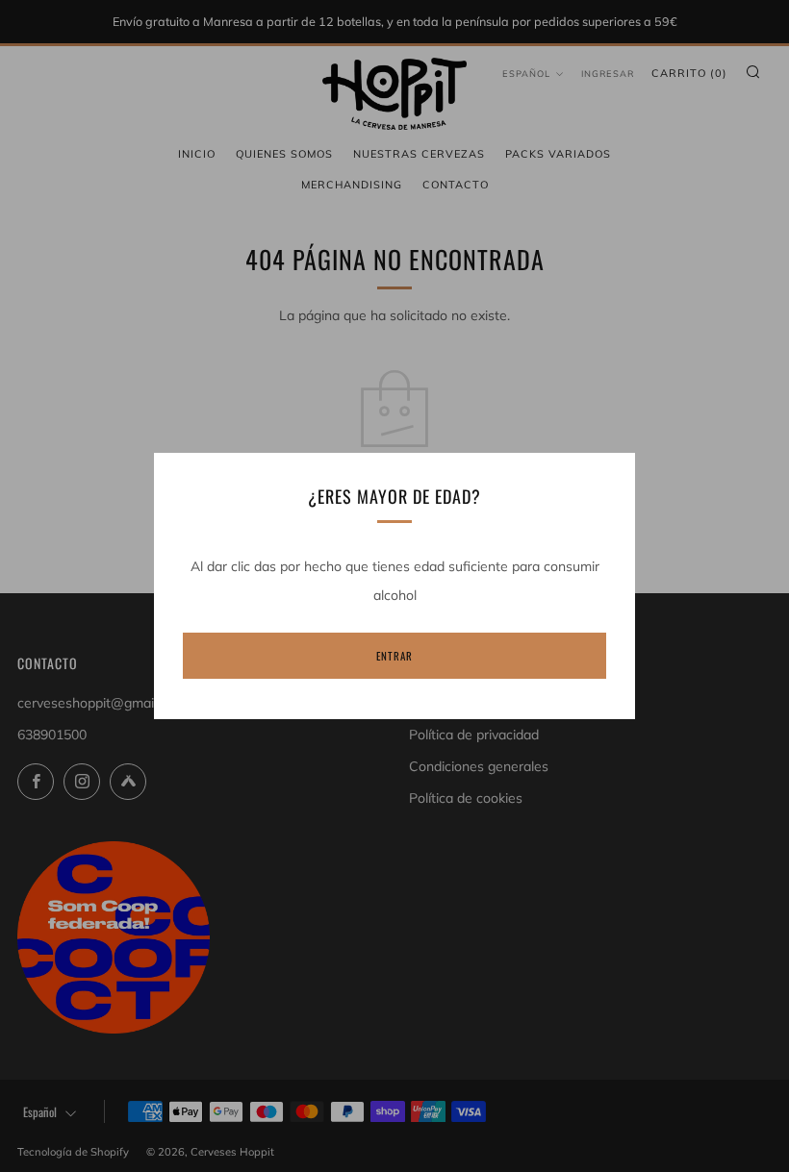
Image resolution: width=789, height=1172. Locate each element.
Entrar (394, 655)
